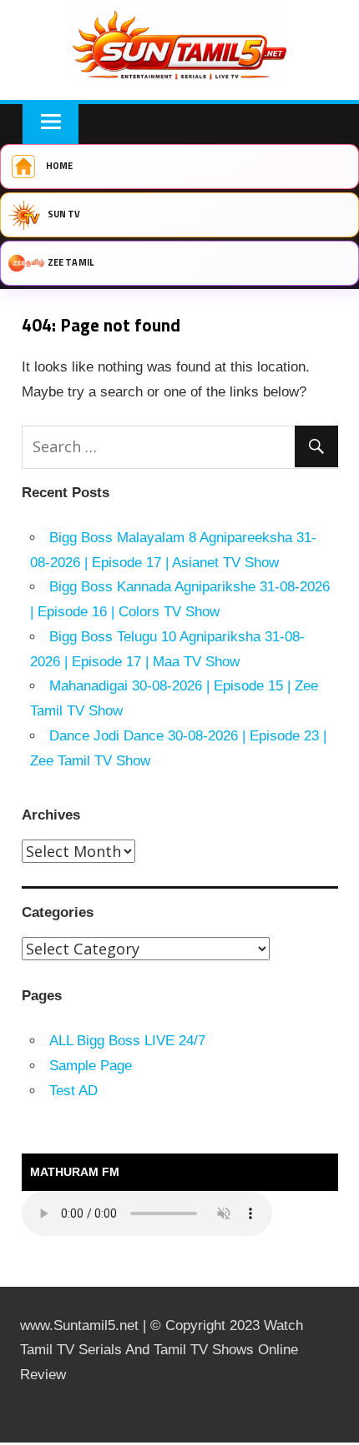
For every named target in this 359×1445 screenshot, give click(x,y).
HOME (59, 165)
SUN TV (64, 214)
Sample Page (90, 1066)
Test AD (73, 1091)
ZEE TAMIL (71, 262)
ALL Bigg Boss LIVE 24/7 (127, 1041)
